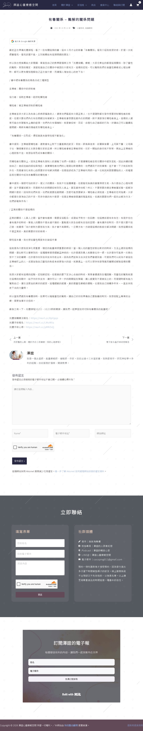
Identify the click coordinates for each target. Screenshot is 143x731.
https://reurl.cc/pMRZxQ (40, 327)
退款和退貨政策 (135, 725)
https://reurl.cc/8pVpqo (44, 318)
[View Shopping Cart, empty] (137, 5)
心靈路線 (80, 28)
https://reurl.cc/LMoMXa (40, 322)
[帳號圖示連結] (131, 5)
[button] (71, 5)
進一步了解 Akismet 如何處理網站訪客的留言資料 (79, 471)
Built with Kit (71, 694)
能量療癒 (89, 28)
